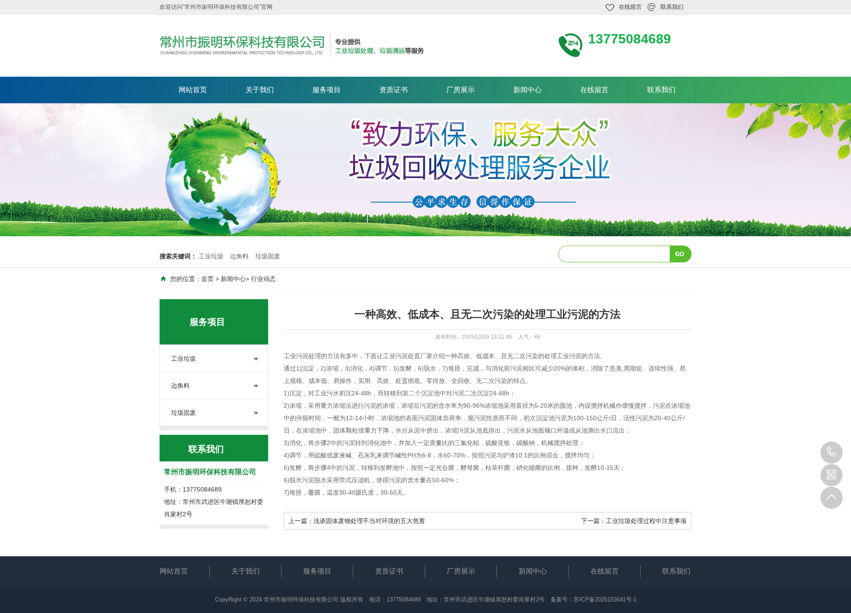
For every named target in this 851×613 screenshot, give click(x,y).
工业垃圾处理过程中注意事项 (646, 520)
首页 (207, 278)
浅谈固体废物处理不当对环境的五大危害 (369, 520)
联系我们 (671, 7)
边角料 (239, 256)
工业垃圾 (211, 256)
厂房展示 (460, 90)
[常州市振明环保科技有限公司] (293, 44)
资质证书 (393, 90)
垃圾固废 (267, 256)
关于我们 (260, 90)
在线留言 (630, 7)
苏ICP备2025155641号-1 (605, 599)
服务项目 (326, 90)
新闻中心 (527, 90)
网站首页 (193, 90)
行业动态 (263, 278)
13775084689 (831, 452)
